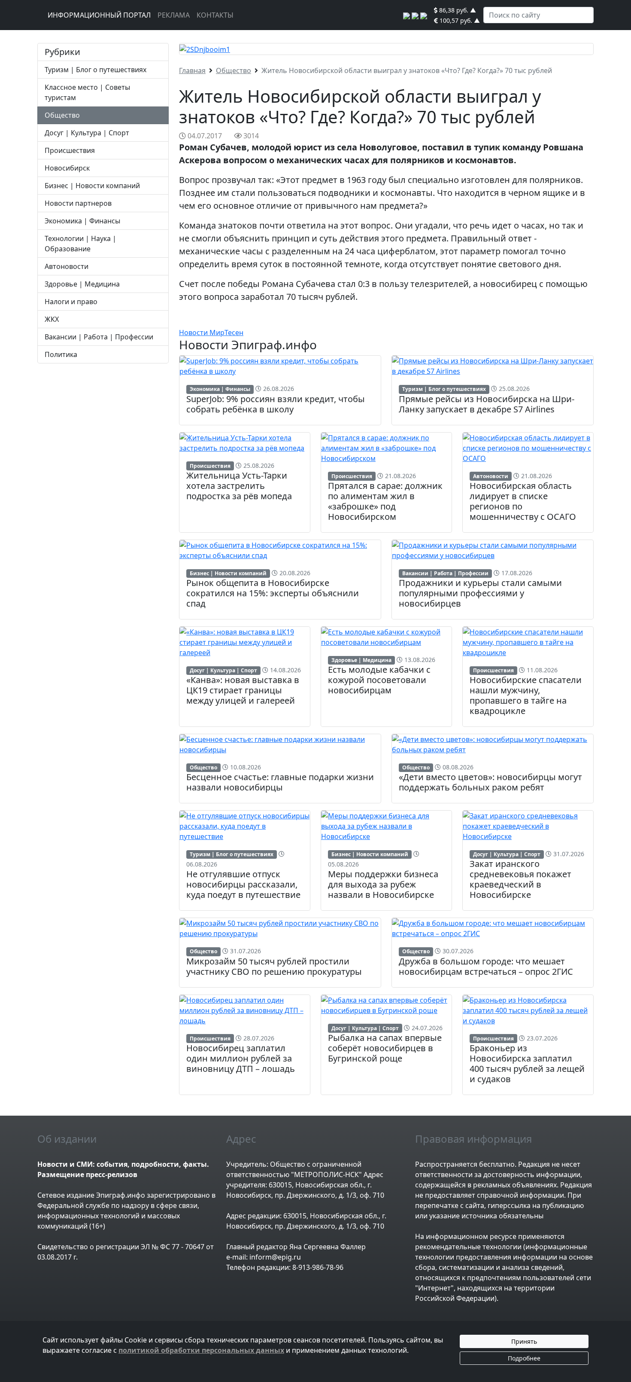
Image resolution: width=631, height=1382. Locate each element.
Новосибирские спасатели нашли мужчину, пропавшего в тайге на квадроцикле (526, 695)
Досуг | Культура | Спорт (87, 132)
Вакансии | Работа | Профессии (99, 337)
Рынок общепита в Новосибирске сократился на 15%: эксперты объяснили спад (272, 593)
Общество (62, 115)
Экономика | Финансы (82, 221)
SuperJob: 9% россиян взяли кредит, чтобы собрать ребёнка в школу (275, 404)
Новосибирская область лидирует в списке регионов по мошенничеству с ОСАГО (523, 501)
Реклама (174, 15)
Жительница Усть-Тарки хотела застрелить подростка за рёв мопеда (239, 486)
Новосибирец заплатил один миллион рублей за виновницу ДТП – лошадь (240, 1058)
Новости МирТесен (211, 332)
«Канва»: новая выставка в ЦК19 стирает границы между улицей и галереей (242, 690)
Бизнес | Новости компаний (92, 185)
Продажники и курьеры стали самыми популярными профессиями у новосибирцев (480, 593)
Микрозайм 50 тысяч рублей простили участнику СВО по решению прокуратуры (274, 966)
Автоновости (66, 266)
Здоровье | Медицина (82, 284)
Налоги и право (71, 301)
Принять (524, 1341)
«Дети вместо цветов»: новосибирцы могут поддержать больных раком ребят (490, 782)
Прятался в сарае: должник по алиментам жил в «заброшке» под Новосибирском (385, 501)
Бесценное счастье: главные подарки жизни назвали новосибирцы (280, 782)
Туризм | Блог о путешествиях (95, 69)
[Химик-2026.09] (204, 48)
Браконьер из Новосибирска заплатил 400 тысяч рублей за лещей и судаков (527, 1063)
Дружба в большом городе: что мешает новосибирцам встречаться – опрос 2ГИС (486, 966)
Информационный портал (99, 15)
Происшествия (70, 150)
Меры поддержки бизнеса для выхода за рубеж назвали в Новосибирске (383, 884)
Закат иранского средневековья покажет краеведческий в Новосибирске (520, 879)
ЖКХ (52, 319)
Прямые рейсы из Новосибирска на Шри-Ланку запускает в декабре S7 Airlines (486, 404)
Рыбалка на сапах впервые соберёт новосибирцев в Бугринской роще (385, 1048)
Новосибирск (67, 168)
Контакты (215, 15)
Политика (61, 354)
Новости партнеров (78, 203)
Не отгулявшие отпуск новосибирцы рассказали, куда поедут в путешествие (243, 884)
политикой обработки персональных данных (201, 1350)
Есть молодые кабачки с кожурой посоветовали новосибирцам (379, 680)
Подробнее (524, 1358)
